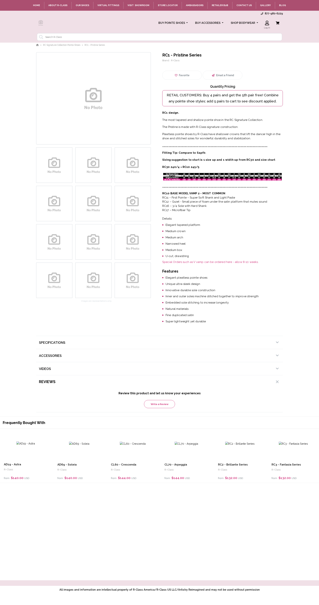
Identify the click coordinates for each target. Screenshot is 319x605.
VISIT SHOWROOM (138, 5)
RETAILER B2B (220, 5)
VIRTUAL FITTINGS (108, 5)
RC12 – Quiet (170, 201)
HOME (36, 5)
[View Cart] (277, 23)
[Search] (40, 37)
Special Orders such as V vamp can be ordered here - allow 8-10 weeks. (210, 262)
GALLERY (265, 5)
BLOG (282, 5)
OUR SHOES (82, 5)
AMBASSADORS (194, 5)
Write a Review (160, 404)
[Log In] (267, 23)
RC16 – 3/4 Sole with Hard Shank (184, 206)
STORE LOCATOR (168, 5)
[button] (173, 23)
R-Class (175, 60)
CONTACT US (244, 5)
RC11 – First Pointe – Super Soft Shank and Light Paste (198, 197)
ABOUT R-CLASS (57, 5)
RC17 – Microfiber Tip (176, 210)
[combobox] (159, 37)
